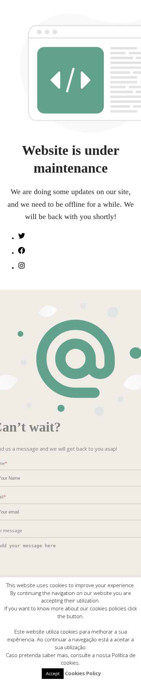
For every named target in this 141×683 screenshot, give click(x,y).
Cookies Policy (83, 673)
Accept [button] (53, 673)
